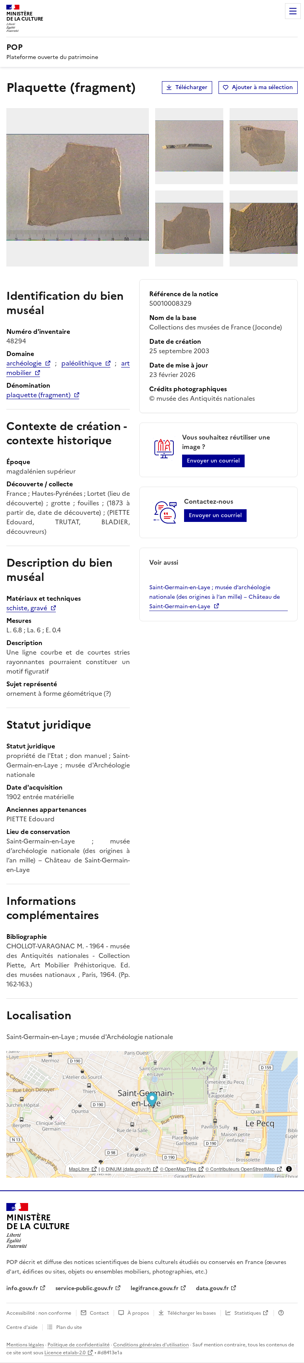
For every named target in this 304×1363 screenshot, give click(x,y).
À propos (138, 1313)
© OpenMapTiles (178, 1168)
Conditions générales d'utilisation (151, 1344)
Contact (99, 1313)
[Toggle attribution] (289, 1169)
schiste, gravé (26, 608)
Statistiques (247, 1313)
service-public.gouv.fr (84, 1288)
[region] (152, 1114)
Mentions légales (25, 1344)
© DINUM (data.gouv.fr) (126, 1168)
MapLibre (79, 1168)
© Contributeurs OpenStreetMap (240, 1168)
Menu (293, 11)
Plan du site (69, 1327)
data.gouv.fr (212, 1288)
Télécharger (191, 87)
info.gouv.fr (22, 1288)
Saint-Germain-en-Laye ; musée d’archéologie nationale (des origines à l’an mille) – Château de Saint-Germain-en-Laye (214, 597)
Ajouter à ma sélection (262, 87)
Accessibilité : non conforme (38, 1313)
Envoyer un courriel (213, 461)
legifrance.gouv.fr (155, 1288)
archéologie (24, 363)
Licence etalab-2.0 (65, 1352)
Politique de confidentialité (79, 1344)
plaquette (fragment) (38, 395)
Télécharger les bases (191, 1313)
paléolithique (81, 363)
